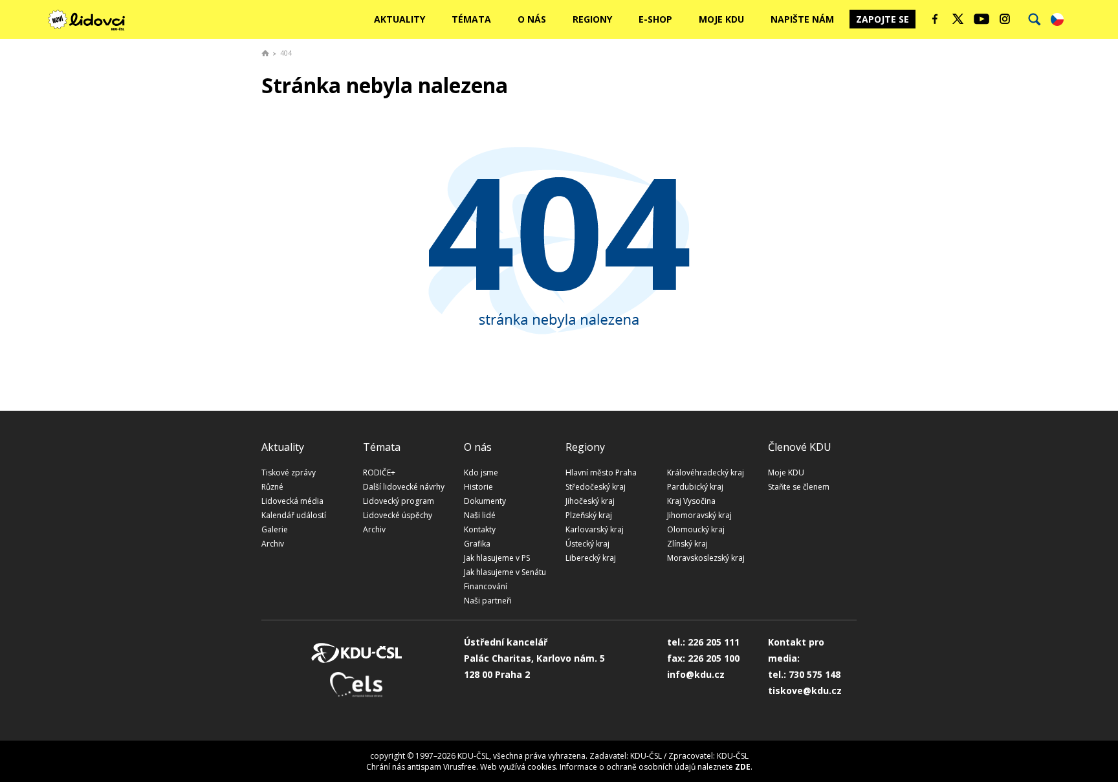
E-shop (655, 19)
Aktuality (399, 19)
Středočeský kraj (595, 486)
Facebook (934, 18)
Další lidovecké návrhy (403, 486)
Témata (471, 19)
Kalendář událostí (293, 515)
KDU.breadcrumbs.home (265, 53)
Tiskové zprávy (288, 472)
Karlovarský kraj (594, 529)
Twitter (958, 18)
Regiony (592, 19)
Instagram (1004, 18)
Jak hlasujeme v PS (497, 557)
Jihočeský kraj (590, 500)
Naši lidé (480, 515)
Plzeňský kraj (588, 515)
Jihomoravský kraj (699, 515)
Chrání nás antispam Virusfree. (422, 766)
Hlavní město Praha (601, 472)
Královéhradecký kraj (705, 472)
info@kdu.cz (696, 674)
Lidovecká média (292, 500)
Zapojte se (882, 19)
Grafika (477, 543)
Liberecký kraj (590, 557)
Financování (485, 586)
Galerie (274, 529)
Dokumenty (485, 500)
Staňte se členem (798, 486)
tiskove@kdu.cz (805, 690)
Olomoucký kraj (696, 529)
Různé (272, 486)
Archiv (272, 543)
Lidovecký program (398, 500)
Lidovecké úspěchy (397, 515)
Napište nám (802, 19)
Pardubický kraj (695, 486)
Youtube (981, 18)
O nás (532, 19)
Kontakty (480, 529)
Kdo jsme (481, 472)
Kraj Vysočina (691, 500)
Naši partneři (488, 600)
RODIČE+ (379, 472)
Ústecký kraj (587, 543)
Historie (478, 486)
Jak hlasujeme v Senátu (505, 572)
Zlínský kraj (687, 543)
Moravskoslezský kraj (706, 557)
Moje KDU (721, 19)
